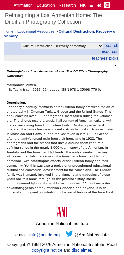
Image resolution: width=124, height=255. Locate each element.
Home (8, 31)
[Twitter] (69, 234)
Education (46, 5)
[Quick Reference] (91, 5)
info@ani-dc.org (44, 234)
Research (67, 5)
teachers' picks (105, 58)
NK (83, 5)
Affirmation (23, 5)
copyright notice (47, 250)
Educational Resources (36, 31)
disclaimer (81, 250)
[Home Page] (99, 5)
